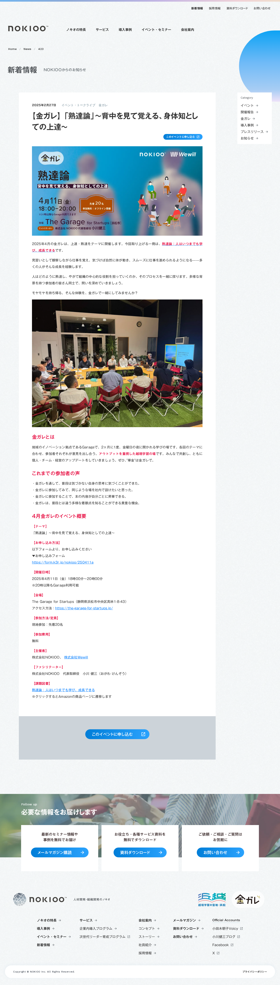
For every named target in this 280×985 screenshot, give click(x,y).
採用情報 (215, 8)
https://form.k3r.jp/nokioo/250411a (62, 562)
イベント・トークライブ (78, 105)
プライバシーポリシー (254, 972)
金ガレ (103, 105)
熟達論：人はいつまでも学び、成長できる (63, 690)
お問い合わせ (262, 8)
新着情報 (197, 8)
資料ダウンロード (237, 8)
